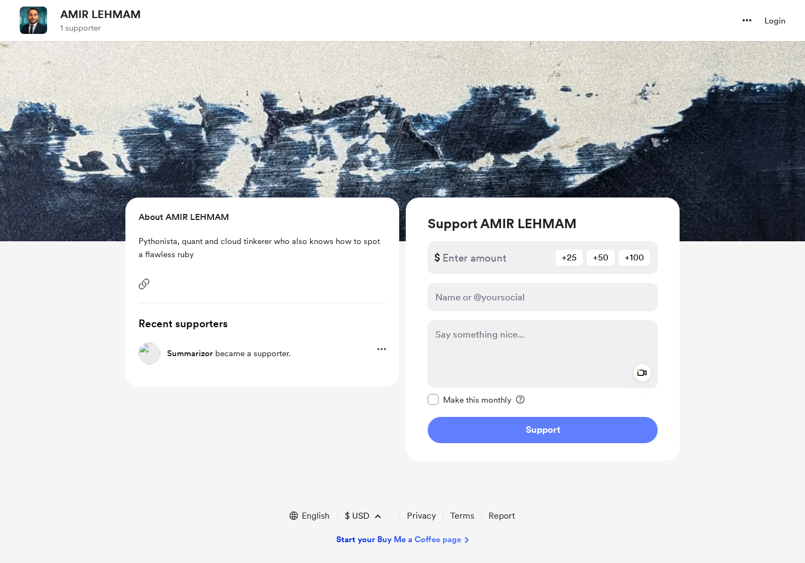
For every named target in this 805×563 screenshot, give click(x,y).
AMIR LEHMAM (100, 14)
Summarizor (190, 353)
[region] (543, 329)
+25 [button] (569, 257)
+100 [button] (634, 257)
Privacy (421, 515)
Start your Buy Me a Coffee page (398, 539)
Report (501, 515)
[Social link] (144, 283)
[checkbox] (469, 399)
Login (774, 21)
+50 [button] (600, 257)
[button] (747, 20)
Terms (462, 515)
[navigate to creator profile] (33, 20)
